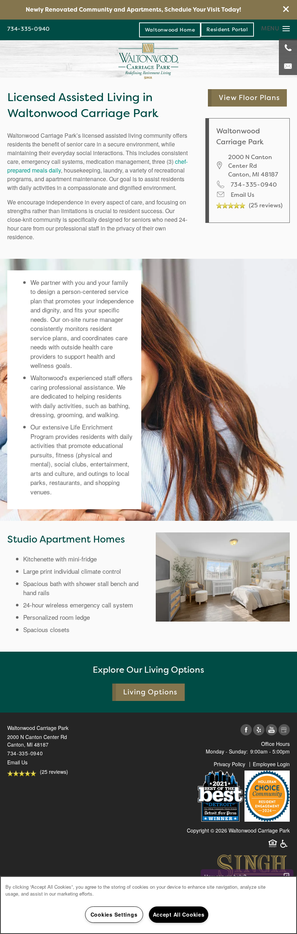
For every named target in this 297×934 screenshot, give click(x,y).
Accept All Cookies (179, 914)
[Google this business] (284, 730)
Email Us (242, 195)
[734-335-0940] (288, 48)
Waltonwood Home (170, 29)
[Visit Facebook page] (246, 730)
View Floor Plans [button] (249, 97)
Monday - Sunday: (227, 751)
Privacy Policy (229, 764)
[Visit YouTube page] (271, 730)
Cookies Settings (114, 914)
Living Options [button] (150, 692)
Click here (257, 9)
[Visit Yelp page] (258, 730)
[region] (148, 905)
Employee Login (271, 764)
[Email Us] (288, 66)
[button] (286, 9)
